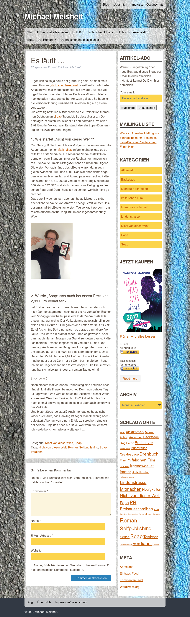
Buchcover (144, 442)
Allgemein (128, 170)
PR (133, 502)
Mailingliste (65, 149)
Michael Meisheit (53, 16)
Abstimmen (135, 431)
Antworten (135, 437)
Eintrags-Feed (129, 573)
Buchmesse (125, 448)
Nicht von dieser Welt (132, 32)
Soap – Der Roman (40, 39)
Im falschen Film (99, 32)
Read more (130, 378)
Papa (124, 235)
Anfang (124, 437)
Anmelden (126, 567)
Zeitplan (155, 544)
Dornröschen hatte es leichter (79, 39)
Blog (106, 4)
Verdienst (37, 452)
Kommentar (39, 491)
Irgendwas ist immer (134, 207)
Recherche (133, 514)
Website (36, 550)
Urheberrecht (126, 544)
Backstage (128, 179)
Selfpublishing (88, 447)
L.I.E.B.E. (78, 32)
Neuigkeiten (151, 489)
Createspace (129, 454)
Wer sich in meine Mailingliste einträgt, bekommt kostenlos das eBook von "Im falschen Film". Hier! (139, 140)
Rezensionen (145, 514)
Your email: (127, 92)
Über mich (120, 4)
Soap (58, 116)
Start (30, 32)
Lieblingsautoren (127, 477)
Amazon (149, 432)
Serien (125, 536)
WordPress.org (130, 587)
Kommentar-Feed (131, 580)
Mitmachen (130, 489)
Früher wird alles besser (53, 32)
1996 (122, 432)
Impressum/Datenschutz (147, 4)
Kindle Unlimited (140, 472)
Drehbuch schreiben (134, 189)
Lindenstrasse (130, 216)
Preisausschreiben (136, 508)
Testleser (150, 536)
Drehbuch (149, 454)
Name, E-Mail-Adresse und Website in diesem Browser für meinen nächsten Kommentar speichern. (70, 567)
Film (123, 460)
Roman (73, 447)
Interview (124, 466)
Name (36, 521)
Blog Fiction (127, 443)
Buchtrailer (139, 447)
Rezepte (156, 514)
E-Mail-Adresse (42, 535)
